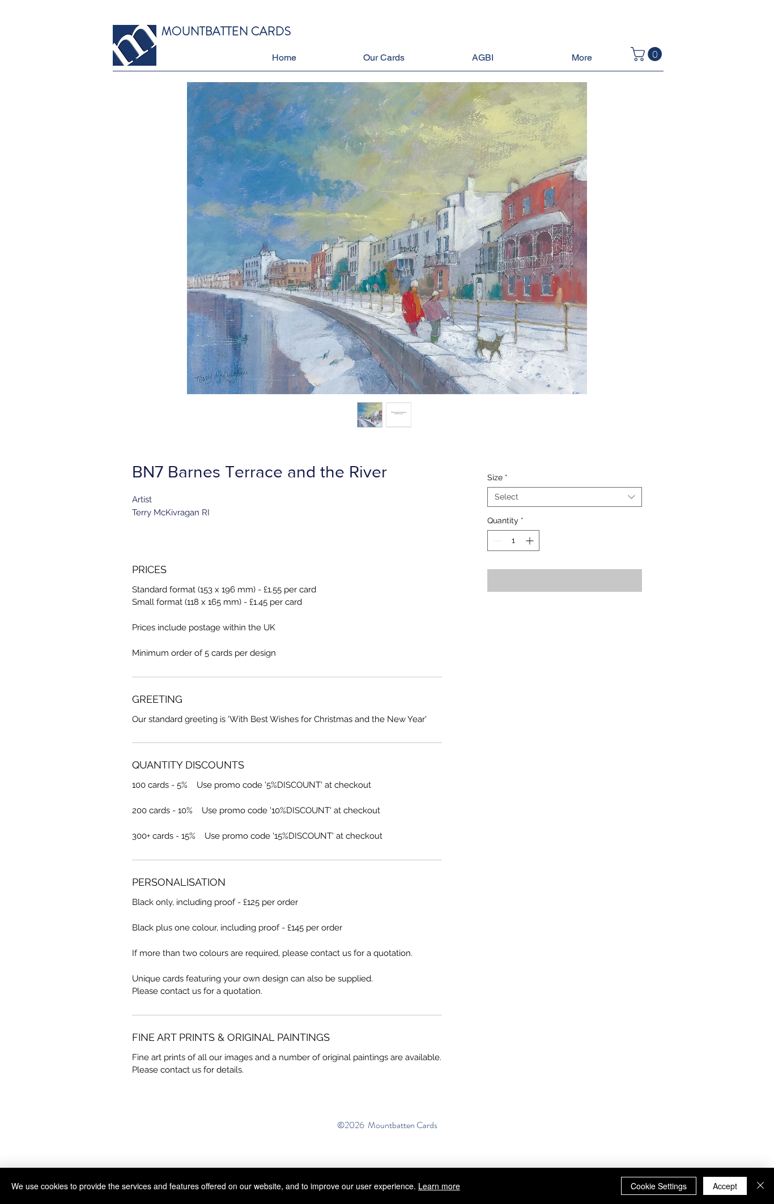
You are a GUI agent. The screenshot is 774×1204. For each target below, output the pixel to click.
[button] (383, 58)
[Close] (760, 1186)
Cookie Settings (659, 1186)
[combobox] (564, 497)
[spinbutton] (513, 540)
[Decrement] (496, 540)
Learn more (439, 1186)
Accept (725, 1186)
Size (497, 477)
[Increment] (531, 540)
